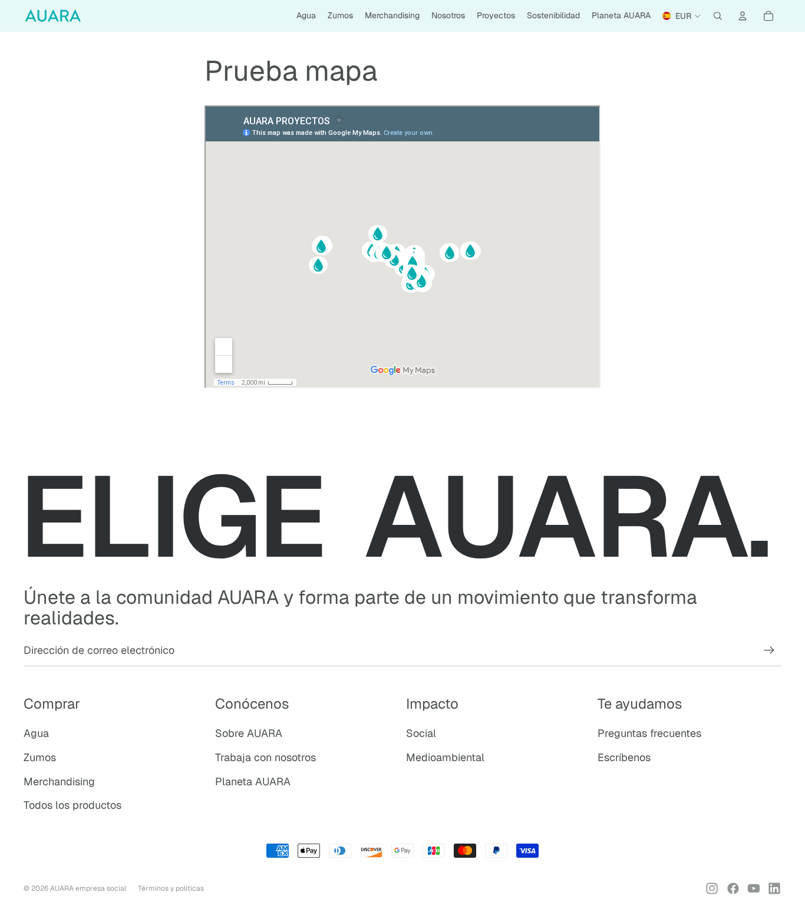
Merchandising (59, 781)
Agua (36, 733)
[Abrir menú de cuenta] (742, 16)
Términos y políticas (171, 888)
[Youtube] (754, 888)
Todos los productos (72, 805)
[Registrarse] (769, 650)
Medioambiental (445, 757)
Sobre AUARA (248, 733)
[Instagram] (712, 888)
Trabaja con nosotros (265, 757)
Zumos (40, 757)
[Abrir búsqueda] (718, 16)
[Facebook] (733, 888)
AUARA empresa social (88, 888)
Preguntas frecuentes (649, 733)
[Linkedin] (774, 888)
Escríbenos (624, 757)
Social (421, 733)
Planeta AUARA (253, 781)
